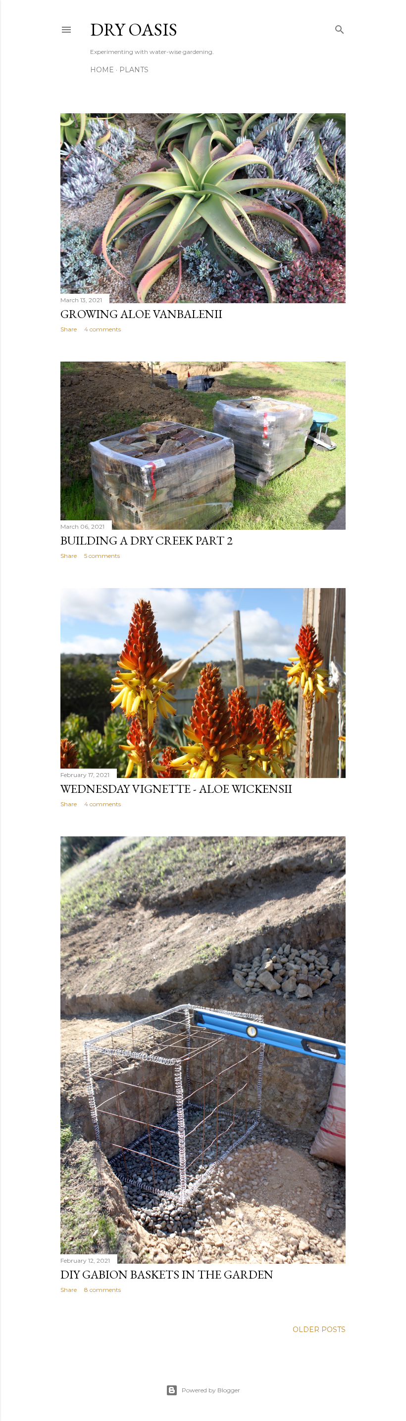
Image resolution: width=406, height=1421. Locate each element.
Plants (134, 69)
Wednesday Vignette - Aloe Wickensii (176, 788)
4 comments (102, 329)
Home (102, 69)
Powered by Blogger (211, 1390)
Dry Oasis (133, 29)
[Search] (340, 27)
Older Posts (319, 1329)
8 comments (102, 1289)
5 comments (102, 555)
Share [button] (68, 329)
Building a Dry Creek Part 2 (146, 540)
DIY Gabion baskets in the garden (166, 1274)
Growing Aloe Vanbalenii (141, 313)
